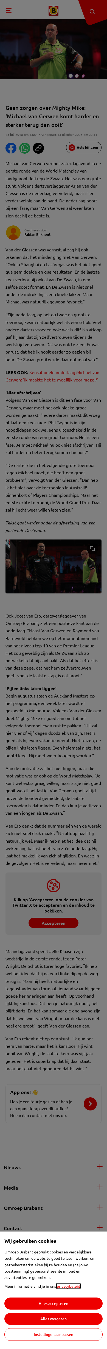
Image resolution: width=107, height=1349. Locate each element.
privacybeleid (68, 1286)
